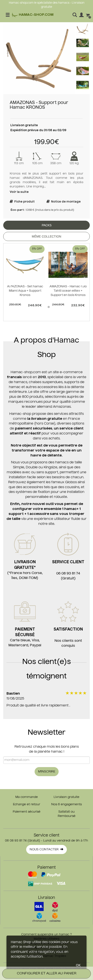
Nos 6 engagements (66, 804)
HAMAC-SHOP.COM (35, 15)
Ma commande (26, 797)
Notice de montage (65, 201)
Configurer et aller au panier (46, 973)
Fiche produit (24, 201)
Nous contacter (45, 849)
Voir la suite (19, 191)
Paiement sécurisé (26, 811)
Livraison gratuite (66, 797)
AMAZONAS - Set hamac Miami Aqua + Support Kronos (25, 291)
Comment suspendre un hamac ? (46, 934)
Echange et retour (26, 804)
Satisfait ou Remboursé (66, 814)
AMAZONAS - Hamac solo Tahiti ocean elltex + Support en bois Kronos (68, 291)
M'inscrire (46, 771)
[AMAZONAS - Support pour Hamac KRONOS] (39, 58)
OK (78, 965)
